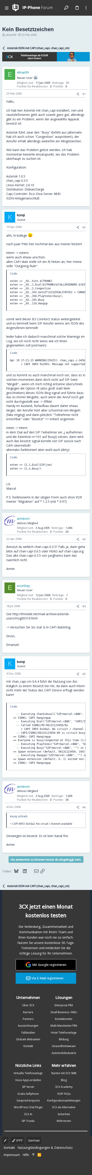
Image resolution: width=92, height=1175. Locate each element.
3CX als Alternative (63, 1107)
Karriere (28, 1012)
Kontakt (28, 1046)
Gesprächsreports (28, 1100)
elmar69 (11, 35)
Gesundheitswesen (64, 1046)
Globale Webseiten (28, 1039)
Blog (64, 1080)
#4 (84, 606)
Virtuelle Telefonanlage (28, 1073)
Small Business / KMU (63, 1012)
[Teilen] (78, 94)
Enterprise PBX (63, 1005)
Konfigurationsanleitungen (63, 1100)
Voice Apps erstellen (28, 1080)
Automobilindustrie (64, 1053)
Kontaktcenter (64, 1019)
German (34, 1140)
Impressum (12, 1155)
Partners (28, 1019)
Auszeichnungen (28, 1026)
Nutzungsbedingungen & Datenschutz (45, 1147)
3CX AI (28, 1114)
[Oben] (33, 1154)
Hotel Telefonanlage (64, 1032)
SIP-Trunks (28, 1121)
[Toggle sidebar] (86, 8)
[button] (6, 7)
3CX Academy (64, 1087)
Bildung (64, 1039)
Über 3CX (28, 1005)
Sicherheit (64, 1114)
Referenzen (64, 1121)
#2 (84, 227)
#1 (84, 94)
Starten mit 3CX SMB (63, 1073)
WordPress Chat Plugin (28, 1107)
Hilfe (26, 1155)
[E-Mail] (33, 871)
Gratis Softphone (28, 1094)
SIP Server (28, 1087)
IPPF (19, 1140)
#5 (84, 674)
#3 (84, 539)
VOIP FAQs (64, 1094)
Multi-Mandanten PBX (63, 1026)
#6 (84, 807)
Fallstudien (28, 1032)
